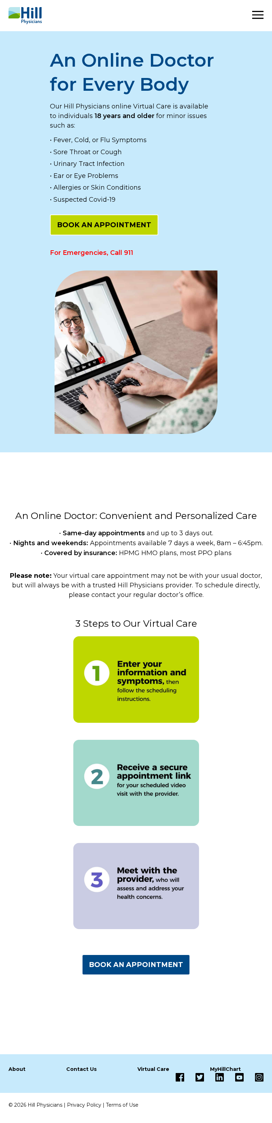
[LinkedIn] (214, 1077)
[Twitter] (194, 1077)
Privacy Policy (84, 1105)
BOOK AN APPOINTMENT (104, 224)
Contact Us (81, 1069)
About (17, 1069)
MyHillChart (225, 1069)
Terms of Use (122, 1105)
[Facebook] (180, 1077)
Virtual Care (153, 1069)
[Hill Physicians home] (25, 15)
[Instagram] (254, 1077)
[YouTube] (234, 1077)
